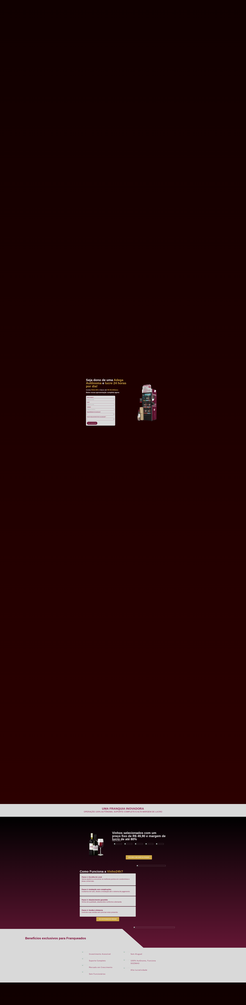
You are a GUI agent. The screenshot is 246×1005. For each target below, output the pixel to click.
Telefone (89, 407)
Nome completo (90, 397)
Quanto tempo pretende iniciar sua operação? (96, 416)
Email (88, 402)
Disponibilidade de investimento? (94, 412)
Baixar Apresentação (92, 423)
